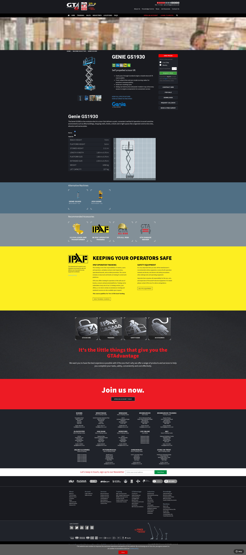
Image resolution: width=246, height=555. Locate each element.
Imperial (70, 136)
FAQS (116, 15)
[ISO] (157, 481)
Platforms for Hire (105, 495)
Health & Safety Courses (122, 500)
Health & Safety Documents (170, 500)
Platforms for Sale (105, 497)
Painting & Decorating (152, 495)
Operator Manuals (167, 493)
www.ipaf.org (72, 275)
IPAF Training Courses (121, 493)
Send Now (160, 472)
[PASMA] (82, 481)
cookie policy (134, 548)
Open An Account (151, 15)
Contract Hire (104, 503)
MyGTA (169, 76)
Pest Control (150, 500)
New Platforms (104, 500)
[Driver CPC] (105, 481)
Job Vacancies (165, 9)
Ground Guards (135, 497)
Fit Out (149, 503)
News (157, 9)
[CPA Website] (138, 481)
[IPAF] (72, 481)
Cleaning (149, 498)
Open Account (88, 495)
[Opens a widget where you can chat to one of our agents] (239, 551)
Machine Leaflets (167, 495)
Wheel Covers (135, 500)
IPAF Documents (167, 498)
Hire (73, 15)
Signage (149, 497)
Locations (108, 15)
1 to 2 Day (165, 62)
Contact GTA (72, 505)
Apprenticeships (73, 503)
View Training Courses (102, 299)
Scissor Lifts (166, 511)
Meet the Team (72, 497)
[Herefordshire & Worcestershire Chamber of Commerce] (147, 481)
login (165, 78)
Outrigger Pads (135, 498)
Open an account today (123, 399)
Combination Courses (121, 501)
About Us (137, 9)
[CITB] (93, 481)
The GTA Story (72, 495)
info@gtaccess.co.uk (173, 5)
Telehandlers (166, 512)
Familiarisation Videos (168, 497)
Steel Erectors (150, 510)
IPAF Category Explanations (122, 495)
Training (80, 15)
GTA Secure (134, 493)
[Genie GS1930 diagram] (134, 159)
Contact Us (175, 9)
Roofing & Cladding (152, 508)
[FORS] (132, 481)
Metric (70, 133)
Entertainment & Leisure (153, 506)
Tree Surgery (150, 505)
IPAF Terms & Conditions (137, 506)
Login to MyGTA (167, 15)
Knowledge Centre (148, 9)
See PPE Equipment (145, 288)
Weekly (164, 65)
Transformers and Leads (138, 501)
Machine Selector (79, 51)
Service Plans (135, 503)
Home (69, 51)
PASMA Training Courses (122, 497)
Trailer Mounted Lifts (168, 516)
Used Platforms (104, 498)
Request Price (168, 73)
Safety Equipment (136, 495)
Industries (97, 15)
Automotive (150, 511)
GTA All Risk (134, 505)
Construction (150, 501)
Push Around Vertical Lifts (169, 509)
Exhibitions (150, 513)
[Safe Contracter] (125, 481)
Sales (88, 15)
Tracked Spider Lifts (168, 514)
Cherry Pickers (166, 507)
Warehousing (150, 493)
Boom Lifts (165, 506)
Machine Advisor (105, 493)
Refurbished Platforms (106, 501)
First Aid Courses (120, 498)
